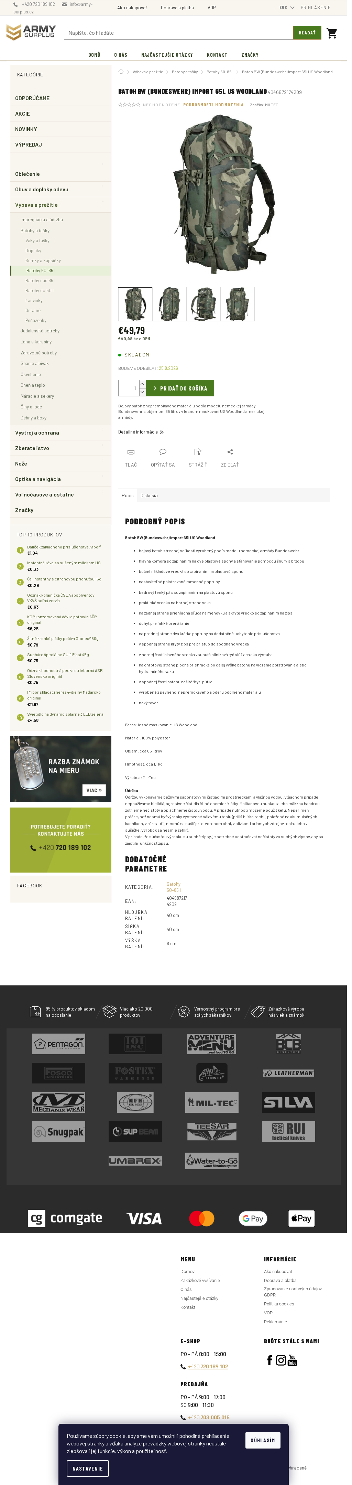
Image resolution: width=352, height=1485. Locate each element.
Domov (187, 1271)
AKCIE (22, 113)
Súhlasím (263, 1440)
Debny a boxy (33, 417)
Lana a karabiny (36, 341)
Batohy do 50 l (39, 290)
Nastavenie (88, 1468)
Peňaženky (35, 320)
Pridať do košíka (184, 388)
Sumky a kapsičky (43, 260)
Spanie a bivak (35, 363)
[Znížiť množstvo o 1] (142, 392)
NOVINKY (26, 129)
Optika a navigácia (38, 479)
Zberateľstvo (32, 448)
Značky (24, 509)
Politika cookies (279, 1303)
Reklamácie (275, 1321)
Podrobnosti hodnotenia (213, 104)
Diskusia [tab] (149, 495)
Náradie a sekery (37, 396)
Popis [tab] (128, 495)
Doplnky (33, 250)
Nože (21, 463)
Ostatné (33, 310)
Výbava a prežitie (36, 204)
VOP (212, 7)
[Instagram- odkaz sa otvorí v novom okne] (281, 1360)
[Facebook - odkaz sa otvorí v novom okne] (269, 1360)
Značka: (264, 104)
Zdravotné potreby (39, 352)
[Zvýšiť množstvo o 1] (142, 384)
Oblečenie (27, 173)
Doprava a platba (177, 7)
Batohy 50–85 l (40, 270)
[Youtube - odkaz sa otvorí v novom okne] (292, 1360)
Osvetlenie (31, 374)
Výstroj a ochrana (37, 432)
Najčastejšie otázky (199, 1298)
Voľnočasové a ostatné (44, 494)
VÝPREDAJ (28, 144)
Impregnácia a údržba (42, 219)
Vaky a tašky (37, 240)
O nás (186, 1289)
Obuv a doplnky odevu (42, 189)
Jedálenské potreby (40, 330)
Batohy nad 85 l (40, 280)
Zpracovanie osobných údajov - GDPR (294, 1291)
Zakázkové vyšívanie (200, 1280)
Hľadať (307, 32)
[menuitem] (94, 55)
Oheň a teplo (33, 385)
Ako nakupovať (132, 7)
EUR (284, 7)
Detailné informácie (138, 432)
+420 (208, 1366)
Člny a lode (31, 406)
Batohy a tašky (35, 230)
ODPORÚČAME (32, 98)
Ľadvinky (34, 300)
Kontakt (187, 1307)
